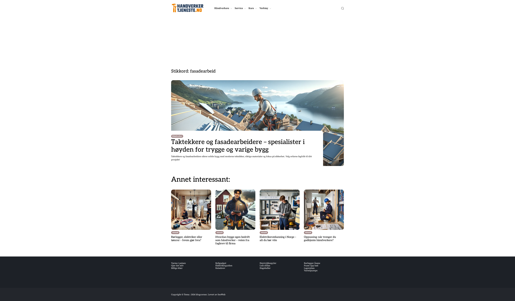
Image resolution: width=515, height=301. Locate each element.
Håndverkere (221, 8)
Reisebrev (220, 268)
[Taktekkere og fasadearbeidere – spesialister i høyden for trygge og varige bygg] (257, 123)
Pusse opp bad (311, 265)
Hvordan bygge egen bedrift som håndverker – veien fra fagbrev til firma (232, 240)
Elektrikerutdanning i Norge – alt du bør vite (278, 238)
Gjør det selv (177, 265)
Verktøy (264, 8)
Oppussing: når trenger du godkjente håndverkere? (320, 238)
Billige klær (177, 268)
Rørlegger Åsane (312, 263)
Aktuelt (175, 232)
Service (239, 8)
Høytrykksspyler (268, 263)
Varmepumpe (310, 270)
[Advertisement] (257, 38)
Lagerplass (309, 268)
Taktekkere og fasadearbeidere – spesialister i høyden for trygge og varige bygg (238, 146)
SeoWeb (221, 294)
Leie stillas (265, 265)
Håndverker (177, 136)
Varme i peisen (178, 263)
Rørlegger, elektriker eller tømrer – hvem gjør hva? (186, 238)
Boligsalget (220, 263)
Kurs (251, 8)
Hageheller (265, 268)
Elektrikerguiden (223, 265)
